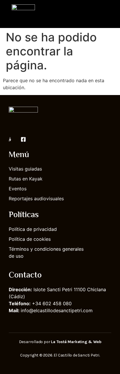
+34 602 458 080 (52, 303)
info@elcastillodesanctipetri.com (57, 310)
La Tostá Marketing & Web (76, 341)
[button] (107, 14)
